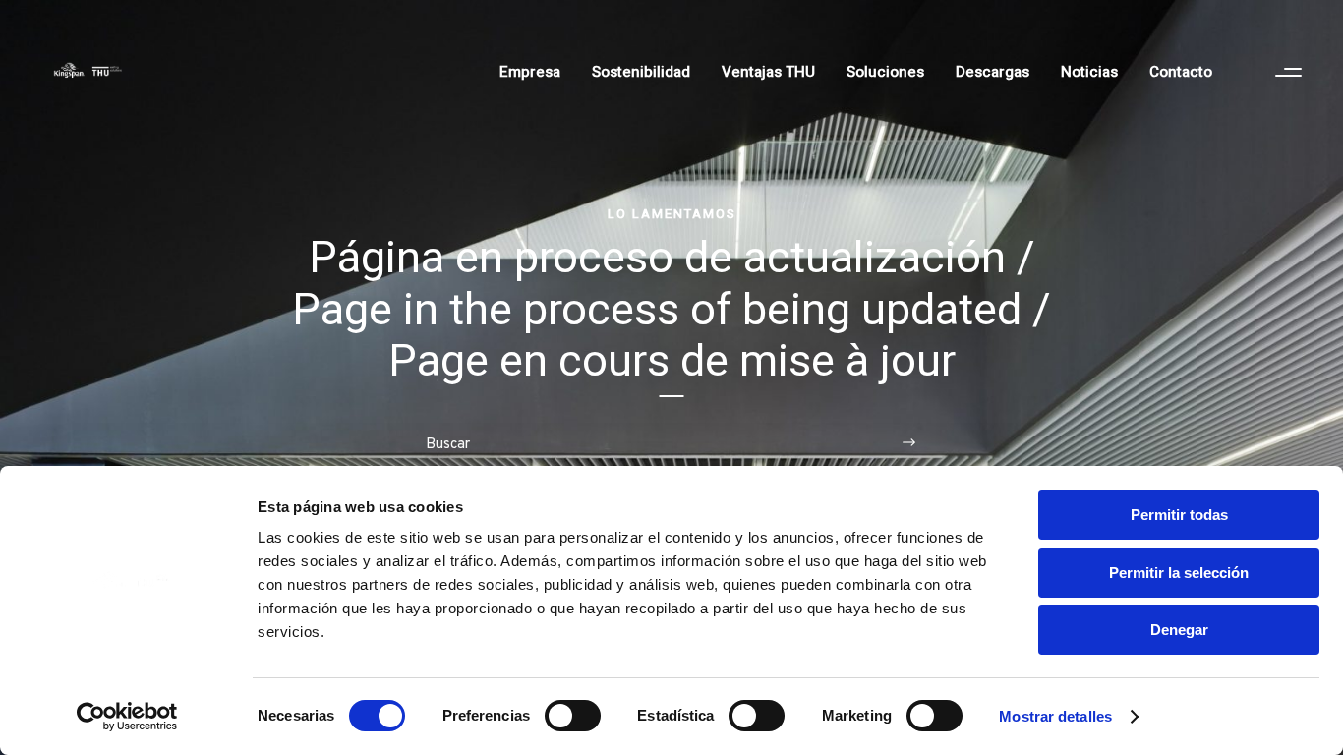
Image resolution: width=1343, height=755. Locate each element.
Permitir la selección (1179, 572)
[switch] (573, 715)
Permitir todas (1179, 514)
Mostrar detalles (1055, 716)
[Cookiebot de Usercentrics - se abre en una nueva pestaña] (127, 716)
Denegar (1179, 629)
